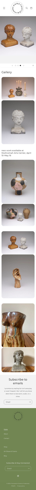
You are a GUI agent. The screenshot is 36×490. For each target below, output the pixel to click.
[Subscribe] (30, 402)
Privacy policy (21, 486)
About (6, 434)
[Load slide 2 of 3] (18, 65)
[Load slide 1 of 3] (15, 65)
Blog (5, 456)
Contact (6, 438)
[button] (4, 8)
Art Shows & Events (10, 451)
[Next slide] (24, 65)
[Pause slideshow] (34, 65)
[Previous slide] (12, 65)
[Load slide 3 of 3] (20, 65)
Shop (5, 447)
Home (6, 429)
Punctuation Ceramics (17, 483)
